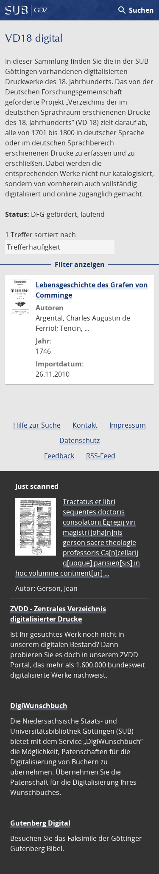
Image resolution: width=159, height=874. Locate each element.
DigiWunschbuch (38, 705)
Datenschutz (79, 440)
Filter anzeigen (80, 264)
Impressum (127, 425)
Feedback (59, 455)
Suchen (135, 10)
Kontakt (85, 425)
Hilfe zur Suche (37, 425)
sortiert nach (55, 234)
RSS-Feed (100, 455)
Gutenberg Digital (40, 823)
